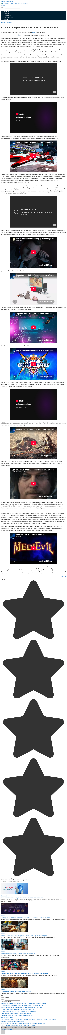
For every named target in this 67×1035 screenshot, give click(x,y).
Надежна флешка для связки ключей (12, 1021)
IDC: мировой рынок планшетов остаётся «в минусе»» (17, 1009)
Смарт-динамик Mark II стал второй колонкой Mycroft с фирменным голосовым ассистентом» (29, 1019)
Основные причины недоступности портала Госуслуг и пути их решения (22, 898)
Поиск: (3, 7)
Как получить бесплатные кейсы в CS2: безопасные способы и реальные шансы (25, 918)
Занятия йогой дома (7, 1017)
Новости (6, 11)
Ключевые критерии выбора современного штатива (17, 1015)
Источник (63, 576)
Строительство (8, 17)
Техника (6, 13)
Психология (7, 15)
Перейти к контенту (7, 1)
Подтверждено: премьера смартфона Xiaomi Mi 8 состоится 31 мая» (21, 1007)
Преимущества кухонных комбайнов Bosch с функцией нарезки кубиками (23, 1003)
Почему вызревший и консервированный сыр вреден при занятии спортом (24, 936)
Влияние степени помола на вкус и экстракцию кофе (17, 992)
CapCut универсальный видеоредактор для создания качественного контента (24, 974)
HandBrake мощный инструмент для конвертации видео (18, 954)
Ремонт (6, 19)
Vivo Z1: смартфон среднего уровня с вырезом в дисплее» (19, 1025)
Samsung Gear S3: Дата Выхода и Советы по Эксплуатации (18, 1011)
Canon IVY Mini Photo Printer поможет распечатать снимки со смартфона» (23, 1023)
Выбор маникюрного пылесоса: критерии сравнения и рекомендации (22, 1005)
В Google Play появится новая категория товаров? (16, 1013)
